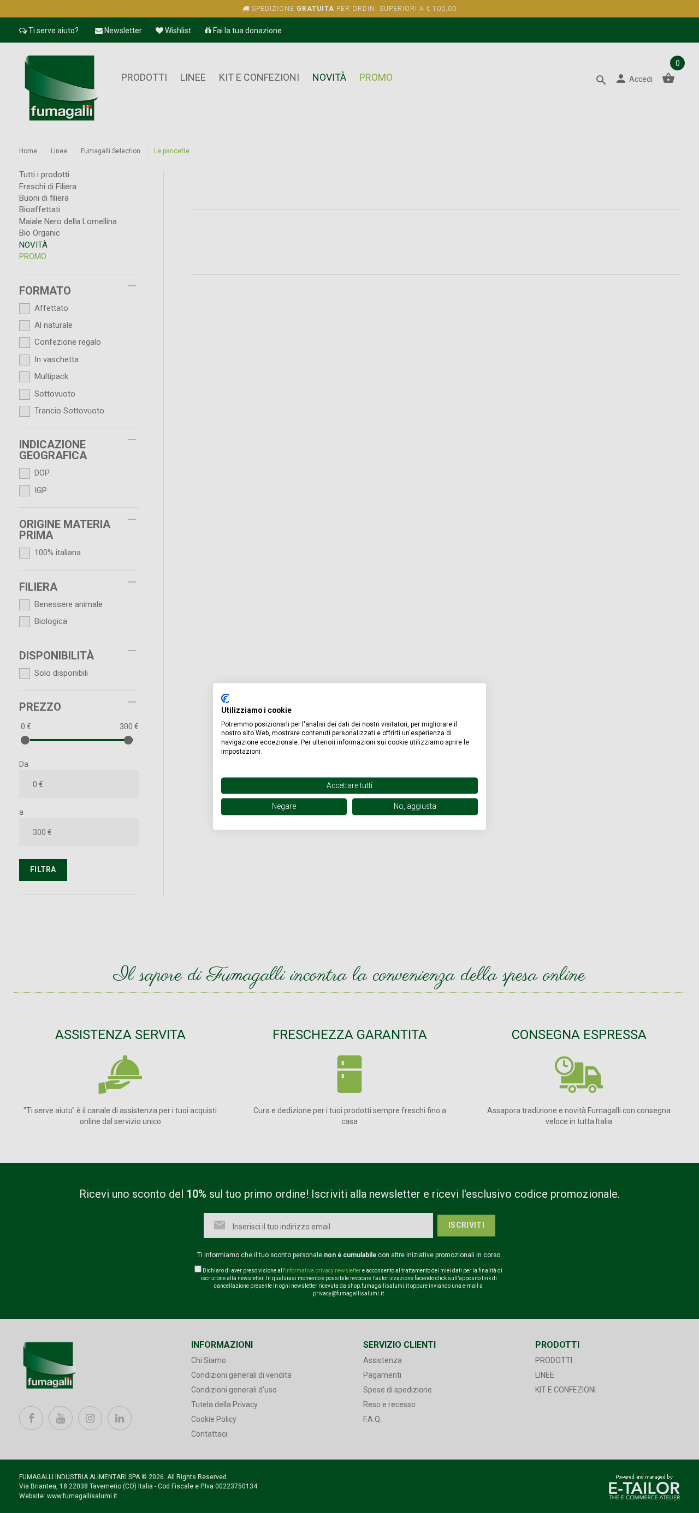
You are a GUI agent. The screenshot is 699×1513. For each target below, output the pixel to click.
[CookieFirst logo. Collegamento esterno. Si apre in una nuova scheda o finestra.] (225, 698)
